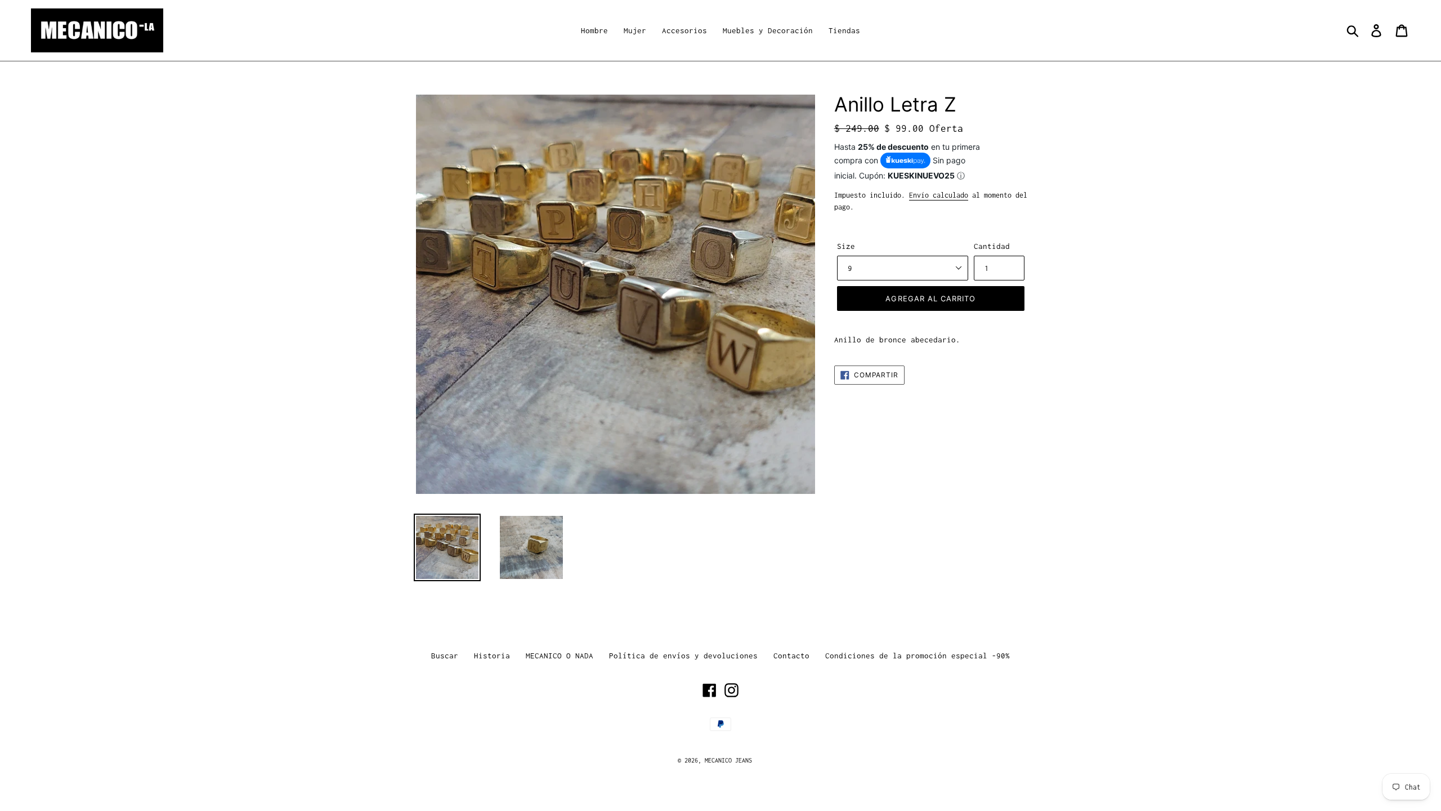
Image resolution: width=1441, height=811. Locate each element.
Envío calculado (938, 195)
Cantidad (992, 246)
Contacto (791, 655)
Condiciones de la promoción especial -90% (917, 655)
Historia (492, 655)
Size (846, 246)
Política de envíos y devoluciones (683, 655)
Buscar (444, 655)
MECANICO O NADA (559, 655)
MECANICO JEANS (728, 760)
